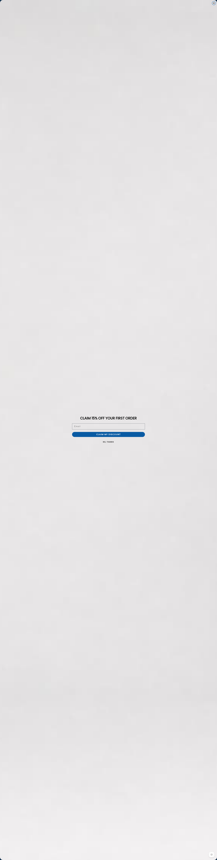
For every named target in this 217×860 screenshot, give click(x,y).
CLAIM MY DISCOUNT (108, 434)
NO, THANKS (108, 442)
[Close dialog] (214, 3)
